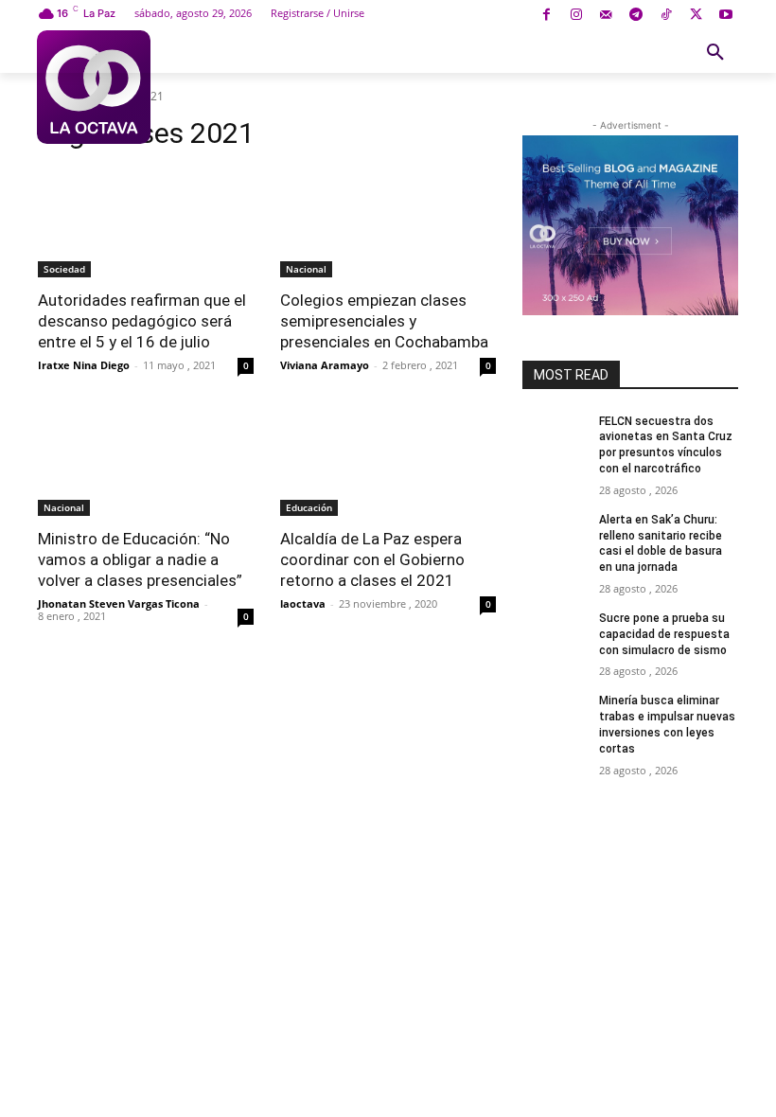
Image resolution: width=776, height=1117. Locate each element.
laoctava (303, 603)
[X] (696, 15)
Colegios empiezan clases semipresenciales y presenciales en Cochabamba (384, 321)
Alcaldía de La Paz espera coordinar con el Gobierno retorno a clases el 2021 (372, 559)
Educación (309, 507)
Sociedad (64, 268)
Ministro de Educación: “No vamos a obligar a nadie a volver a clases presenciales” (140, 559)
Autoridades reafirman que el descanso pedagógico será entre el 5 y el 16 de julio (142, 321)
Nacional (306, 268)
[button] (715, 53)
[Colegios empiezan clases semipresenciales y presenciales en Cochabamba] (388, 223)
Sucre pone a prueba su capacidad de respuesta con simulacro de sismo (664, 634)
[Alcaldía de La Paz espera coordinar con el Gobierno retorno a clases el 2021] (388, 462)
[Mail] (606, 15)
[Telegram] (636, 15)
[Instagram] (576, 15)
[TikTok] (666, 15)
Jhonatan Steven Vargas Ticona (119, 603)
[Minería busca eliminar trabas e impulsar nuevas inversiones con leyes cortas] (554, 715)
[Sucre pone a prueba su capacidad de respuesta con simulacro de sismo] (554, 633)
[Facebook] (546, 15)
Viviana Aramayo (324, 365)
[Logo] (94, 87)
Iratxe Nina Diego (84, 365)
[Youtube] (725, 15)
